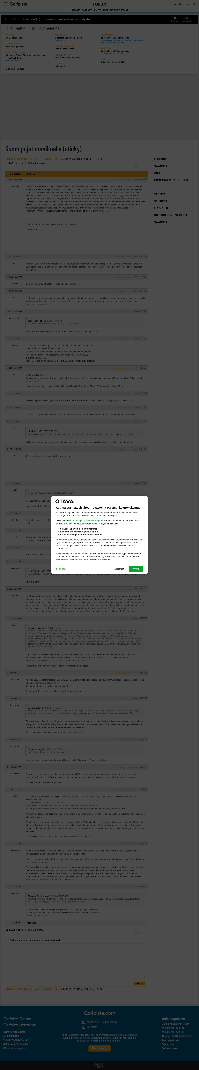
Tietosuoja (60, 568)
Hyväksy (136, 568)
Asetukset (119, 568)
